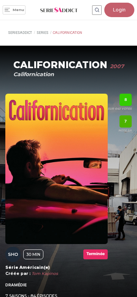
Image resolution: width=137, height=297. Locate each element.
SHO (13, 254)
